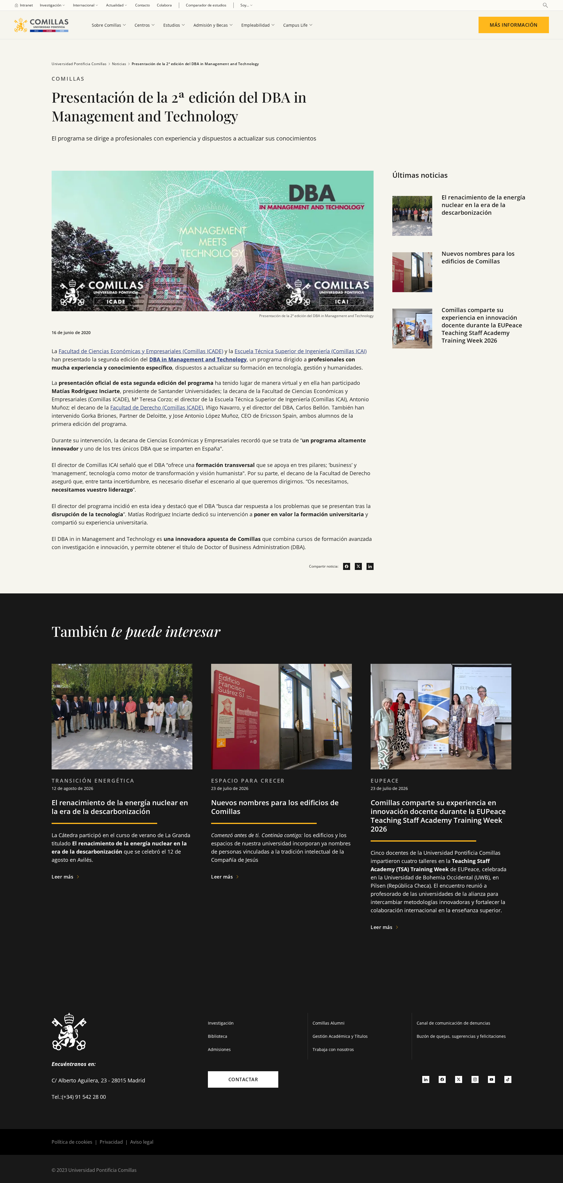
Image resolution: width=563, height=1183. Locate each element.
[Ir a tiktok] (507, 1079)
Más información (514, 25)
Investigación (221, 1023)
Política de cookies (72, 1142)
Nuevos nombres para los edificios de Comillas (478, 257)
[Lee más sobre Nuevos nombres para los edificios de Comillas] (281, 716)
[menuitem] (23, 5)
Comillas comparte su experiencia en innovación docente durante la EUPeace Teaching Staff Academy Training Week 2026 (482, 325)
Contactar (243, 1079)
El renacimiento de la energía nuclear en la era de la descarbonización (483, 204)
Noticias (119, 63)
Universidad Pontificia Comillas (79, 63)
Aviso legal (141, 1142)
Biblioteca (217, 1036)
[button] (461, 222)
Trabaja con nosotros (333, 1049)
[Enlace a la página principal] (43, 25)
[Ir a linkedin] (368, 566)
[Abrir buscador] (545, 5)
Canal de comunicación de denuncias (453, 1023)
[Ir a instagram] (475, 1079)
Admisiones (219, 1049)
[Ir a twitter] (356, 566)
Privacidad (111, 1142)
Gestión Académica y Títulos (340, 1036)
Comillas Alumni (329, 1023)
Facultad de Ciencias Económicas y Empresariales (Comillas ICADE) (141, 351)
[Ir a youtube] (491, 1079)
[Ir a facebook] (344, 566)
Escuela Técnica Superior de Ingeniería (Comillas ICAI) (301, 351)
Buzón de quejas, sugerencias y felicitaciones (461, 1036)
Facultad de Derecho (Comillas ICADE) (156, 407)
